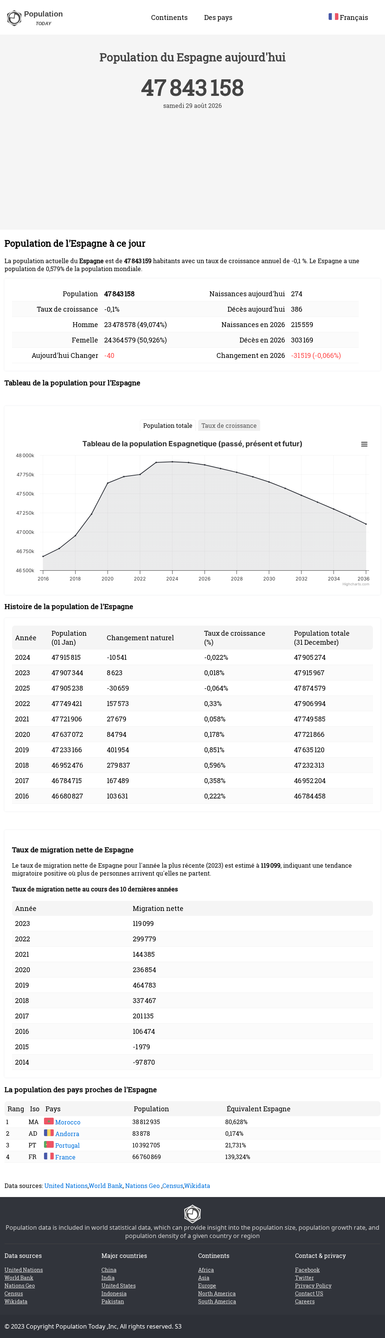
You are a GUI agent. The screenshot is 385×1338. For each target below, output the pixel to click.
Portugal (67, 1145)
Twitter (304, 1277)
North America (217, 1293)
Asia (203, 1277)
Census (172, 1186)
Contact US (309, 1293)
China (109, 1269)
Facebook (307, 1269)
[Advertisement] (192, 165)
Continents (169, 17)
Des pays (218, 17)
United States (119, 1285)
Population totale (167, 425)
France (65, 1157)
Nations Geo (142, 1186)
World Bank (106, 1186)
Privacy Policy (313, 1285)
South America (217, 1301)
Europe (207, 1285)
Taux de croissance (229, 425)
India (108, 1277)
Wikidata (197, 1186)
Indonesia (114, 1293)
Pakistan (113, 1301)
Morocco (67, 1122)
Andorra (66, 1134)
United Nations (66, 1186)
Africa (206, 1269)
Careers (305, 1301)
